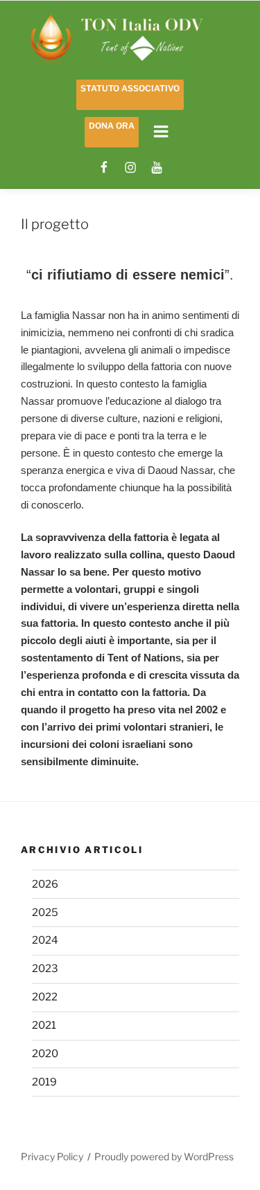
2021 (44, 1025)
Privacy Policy (52, 1156)
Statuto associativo (130, 88)
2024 (45, 940)
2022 (45, 997)
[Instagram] (130, 168)
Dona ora (112, 125)
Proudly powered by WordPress (164, 1156)
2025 (45, 912)
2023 (45, 968)
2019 (44, 1082)
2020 (45, 1053)
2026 (45, 884)
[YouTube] (156, 168)
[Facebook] (104, 168)
